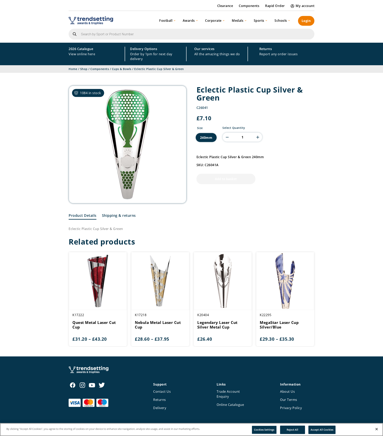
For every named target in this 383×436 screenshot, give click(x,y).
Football (165, 20)
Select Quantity (233, 128)
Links (221, 384)
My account (305, 6)
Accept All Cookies (322, 429)
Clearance (225, 6)
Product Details (83, 215)
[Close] (376, 429)
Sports (259, 20)
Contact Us (162, 391)
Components (249, 6)
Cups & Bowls (121, 69)
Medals (237, 20)
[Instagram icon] (82, 385)
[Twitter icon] (102, 385)
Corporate (213, 20)
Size (200, 128)
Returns (159, 400)
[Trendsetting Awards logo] (91, 20)
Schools (280, 20)
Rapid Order (275, 6)
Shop (84, 69)
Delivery (159, 408)
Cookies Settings (264, 429)
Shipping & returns (119, 215)
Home (73, 69)
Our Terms (288, 400)
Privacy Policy (291, 408)
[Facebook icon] (73, 385)
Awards (189, 20)
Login (306, 21)
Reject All (292, 429)
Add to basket (226, 179)
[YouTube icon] (92, 385)
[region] (191, 429)
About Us (287, 391)
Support (160, 384)
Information (290, 384)
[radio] (206, 137)
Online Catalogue (230, 404)
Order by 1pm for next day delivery (151, 54)
